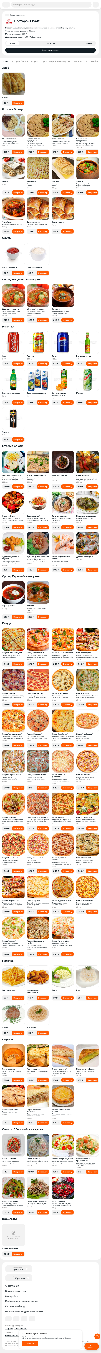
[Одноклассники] (24, 1318)
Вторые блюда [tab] (20, 61)
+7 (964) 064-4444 (16, 1328)
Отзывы (88, 43)
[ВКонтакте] (8, 1318)
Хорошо (30, 1343)
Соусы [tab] (34, 61)
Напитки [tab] (78, 61)
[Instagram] (32, 1318)
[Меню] (6, 5)
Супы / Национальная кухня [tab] (56, 61)
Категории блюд (15, 1306)
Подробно (50, 43)
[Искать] (89, 5)
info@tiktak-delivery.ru (18, 1335)
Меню (12, 43)
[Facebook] (16, 1318)
